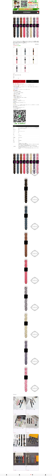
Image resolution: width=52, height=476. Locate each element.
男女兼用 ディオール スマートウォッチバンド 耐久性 (19, 465)
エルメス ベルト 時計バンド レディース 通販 (18, 428)
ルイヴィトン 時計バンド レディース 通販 (18, 409)
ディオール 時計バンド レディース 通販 (30, 409)
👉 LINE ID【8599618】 (15, 88)
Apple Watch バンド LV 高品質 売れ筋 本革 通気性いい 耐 (32, 466)
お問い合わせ (37, 44)
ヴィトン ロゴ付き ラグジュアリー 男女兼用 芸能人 (32, 428)
